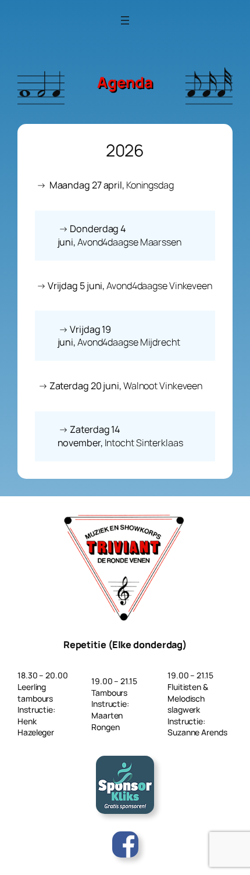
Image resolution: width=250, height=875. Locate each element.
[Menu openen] (125, 20)
